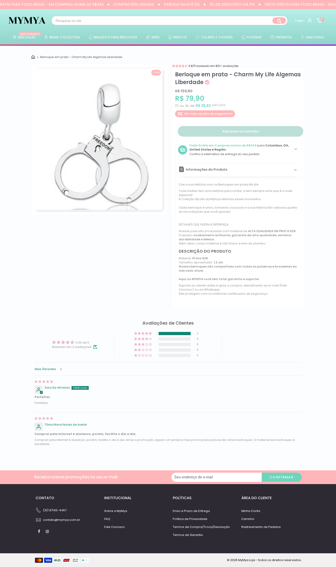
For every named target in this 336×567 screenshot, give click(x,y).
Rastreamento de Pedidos (261, 527)
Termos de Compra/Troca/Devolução (201, 527)
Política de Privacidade (190, 519)
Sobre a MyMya (115, 511)
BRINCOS (180, 37)
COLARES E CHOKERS (217, 37)
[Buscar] (279, 20)
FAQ (107, 519)
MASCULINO (315, 37)
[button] (143, 333)
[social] (39, 531)
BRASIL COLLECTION (65, 37)
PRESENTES (284, 37)
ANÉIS (155, 37)
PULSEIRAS (254, 37)
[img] (44, 381)
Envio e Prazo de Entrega (191, 511)
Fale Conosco (114, 527)
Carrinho (247, 519)
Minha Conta (250, 511)
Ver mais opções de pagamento (208, 113)
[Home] (33, 57)
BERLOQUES (29, 36)
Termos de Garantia (188, 535)
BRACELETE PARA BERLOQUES (115, 37)
